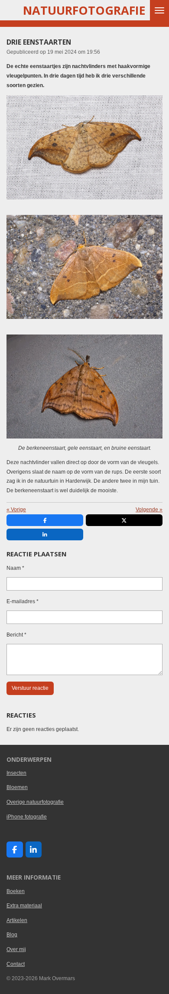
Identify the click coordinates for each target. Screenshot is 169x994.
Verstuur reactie (30, 688)
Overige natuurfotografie (35, 802)
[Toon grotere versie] (84, 147)
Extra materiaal (24, 906)
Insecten (16, 773)
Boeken (15, 891)
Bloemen (17, 787)
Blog (11, 935)
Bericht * (16, 635)
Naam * (15, 568)
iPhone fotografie (26, 817)
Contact (15, 964)
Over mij (16, 949)
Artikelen (16, 920)
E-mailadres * (22, 601)
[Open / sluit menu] (159, 10)
